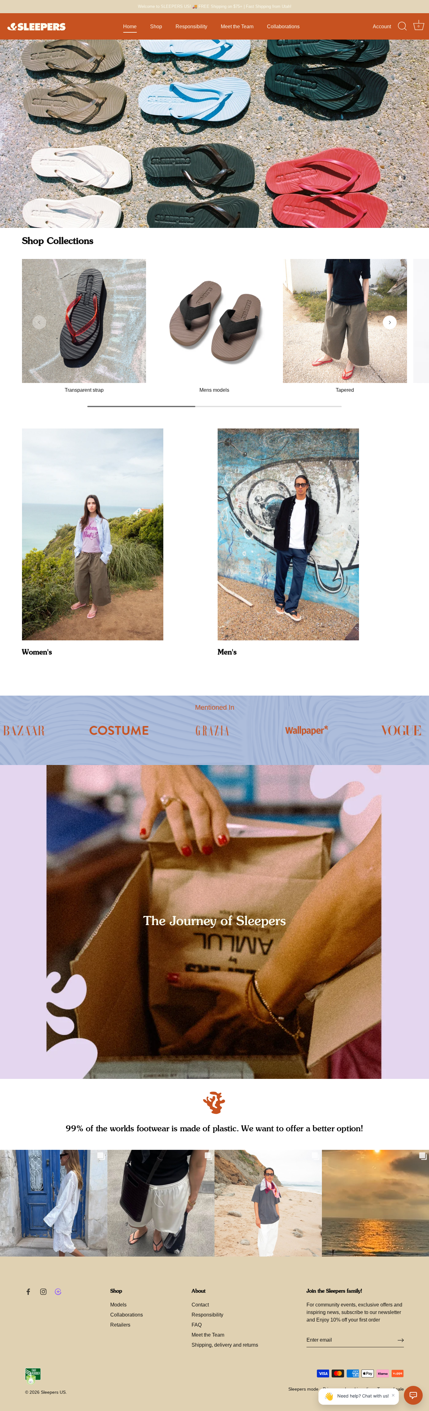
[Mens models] (214, 321)
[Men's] (288, 534)
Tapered (345, 390)
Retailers (120, 1325)
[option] (214, 134)
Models (118, 1304)
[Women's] (92, 534)
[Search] (402, 26)
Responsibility (191, 26)
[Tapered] (345, 321)
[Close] (413, 1291)
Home (130, 26)
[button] (39, 322)
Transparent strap (84, 390)
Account (382, 26)
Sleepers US (53, 1392)
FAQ (197, 1325)
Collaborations (283, 26)
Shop (156, 26)
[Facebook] (344, 1387)
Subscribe (350, 1367)
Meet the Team (237, 26)
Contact (200, 1304)
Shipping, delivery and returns (225, 1345)
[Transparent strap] (84, 321)
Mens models (214, 390)
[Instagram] (357, 1387)
